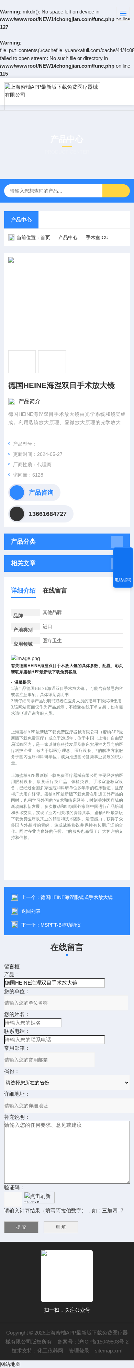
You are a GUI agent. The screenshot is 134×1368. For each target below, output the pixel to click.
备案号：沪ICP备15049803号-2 (93, 1342)
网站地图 (10, 1364)
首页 (45, 237)
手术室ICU (97, 237)
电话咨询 (123, 579)
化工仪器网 (50, 1351)
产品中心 (21, 220)
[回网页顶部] (123, 555)
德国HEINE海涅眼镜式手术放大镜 (77, 897)
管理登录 (79, 1351)
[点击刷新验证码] (39, 1197)
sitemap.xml (108, 1351)
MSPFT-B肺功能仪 (61, 925)
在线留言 (55, 590)
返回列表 (31, 911)
